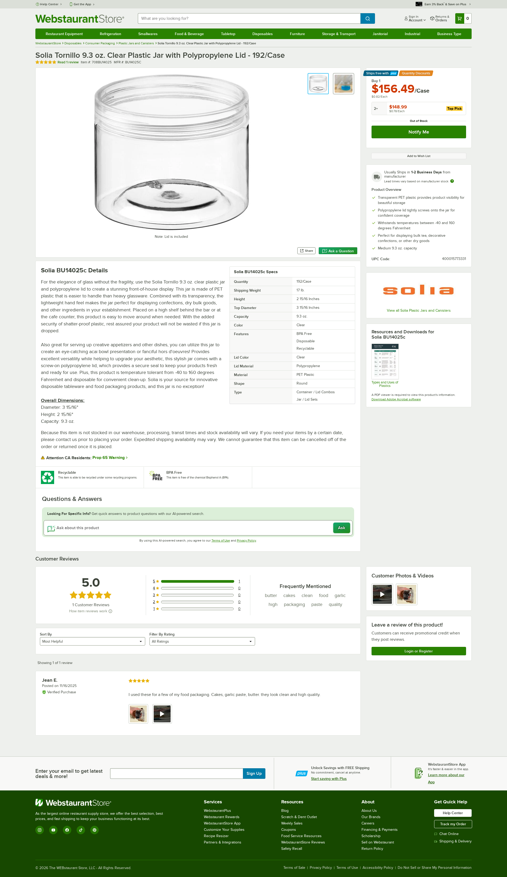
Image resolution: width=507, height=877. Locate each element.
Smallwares (148, 34)
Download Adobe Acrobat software (396, 399)
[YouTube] (53, 830)
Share (309, 251)
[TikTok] (81, 830)
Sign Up (254, 773)
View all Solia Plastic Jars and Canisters (419, 310)
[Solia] (419, 291)
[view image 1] (138, 714)
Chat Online (449, 834)
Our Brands (371, 817)
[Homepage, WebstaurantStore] (79, 19)
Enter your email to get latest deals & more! (68, 773)
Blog (285, 811)
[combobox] (249, 18)
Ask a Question (341, 251)
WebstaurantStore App (222, 823)
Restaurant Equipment (64, 34)
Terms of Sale (294, 868)
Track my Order (453, 824)
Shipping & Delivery (455, 841)
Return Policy (372, 849)
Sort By (46, 634)
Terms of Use (221, 540)
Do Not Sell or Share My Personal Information (435, 868)
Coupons (288, 830)
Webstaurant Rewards (222, 817)
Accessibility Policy (378, 868)
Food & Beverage (189, 34)
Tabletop (228, 34)
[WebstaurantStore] (101, 802)
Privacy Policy (246, 540)
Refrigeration (110, 34)
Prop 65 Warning (108, 457)
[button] (318, 83)
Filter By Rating (162, 634)
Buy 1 (376, 81)
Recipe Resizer (216, 836)
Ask (341, 527)
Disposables (262, 34)
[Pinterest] (94, 830)
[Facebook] (67, 830)
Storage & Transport (338, 34)
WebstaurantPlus (217, 811)
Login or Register (419, 651)
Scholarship (371, 836)
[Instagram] (39, 830)
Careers (368, 823)
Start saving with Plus (329, 778)
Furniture (297, 34)
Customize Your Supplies (224, 830)
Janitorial (380, 34)
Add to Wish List (418, 156)
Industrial (412, 34)
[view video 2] (162, 714)
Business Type (449, 34)
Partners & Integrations (222, 842)
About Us (369, 811)
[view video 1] (382, 594)
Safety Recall (291, 849)
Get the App (82, 4)
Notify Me (419, 132)
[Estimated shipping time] (452, 181)
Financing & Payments (380, 830)
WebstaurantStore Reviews (303, 842)
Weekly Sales (292, 823)
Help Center (49, 4)
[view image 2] (406, 594)
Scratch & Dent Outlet (299, 817)
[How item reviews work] (110, 611)
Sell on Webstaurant (378, 842)
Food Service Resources (301, 836)
